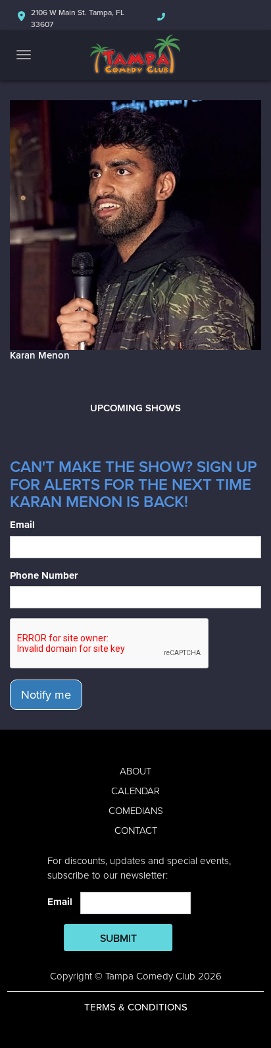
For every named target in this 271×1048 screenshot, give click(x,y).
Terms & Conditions (135, 1007)
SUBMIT (118, 938)
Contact (135, 830)
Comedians (136, 811)
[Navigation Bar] (23, 54)
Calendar (135, 791)
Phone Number (44, 575)
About (135, 771)
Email (22, 525)
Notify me (46, 694)
